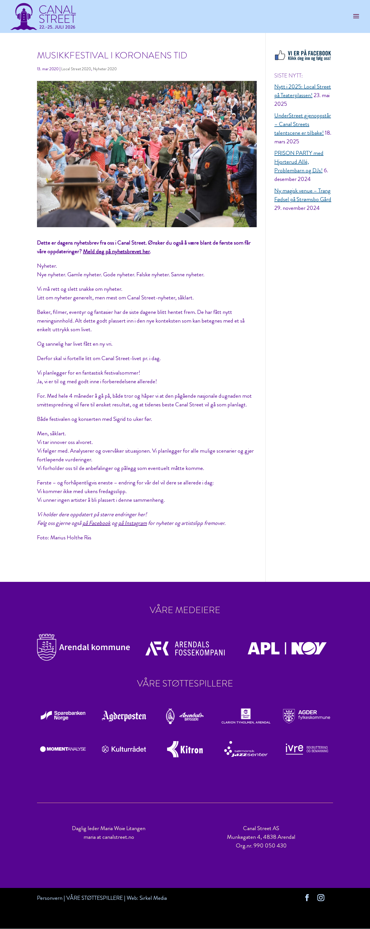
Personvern (49, 898)
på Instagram (132, 523)
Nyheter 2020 (105, 69)
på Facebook (96, 523)
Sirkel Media (153, 898)
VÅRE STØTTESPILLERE (94, 898)
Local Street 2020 (76, 69)
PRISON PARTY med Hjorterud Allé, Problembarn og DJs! (298, 162)
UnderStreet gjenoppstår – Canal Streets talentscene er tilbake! (302, 124)
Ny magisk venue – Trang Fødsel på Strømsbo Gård (302, 194)
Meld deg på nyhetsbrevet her (116, 251)
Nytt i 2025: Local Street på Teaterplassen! (302, 90)
